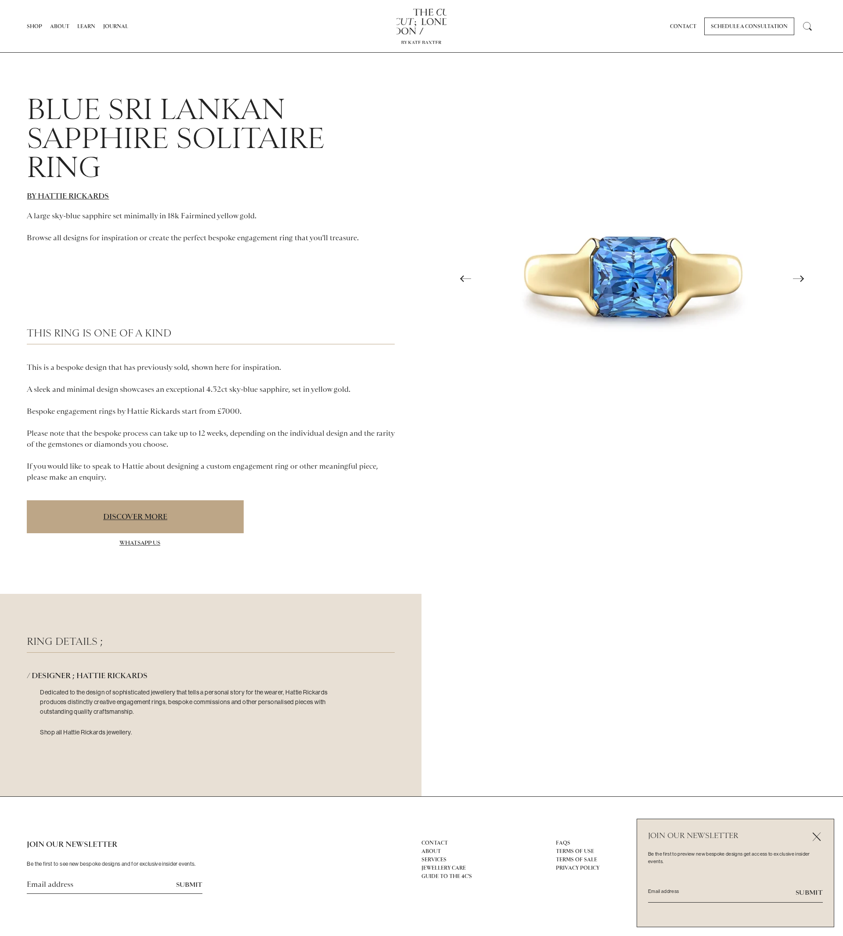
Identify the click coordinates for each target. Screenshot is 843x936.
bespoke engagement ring (250, 237)
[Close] (816, 836)
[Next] (798, 279)
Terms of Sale (576, 859)
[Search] (807, 26)
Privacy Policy (578, 868)
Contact (683, 26)
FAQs (563, 843)
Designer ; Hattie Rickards (90, 675)
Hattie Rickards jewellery (97, 732)
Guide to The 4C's (447, 876)
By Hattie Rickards (68, 196)
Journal (115, 26)
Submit (189, 885)
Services (434, 859)
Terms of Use (575, 851)
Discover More (135, 516)
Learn (86, 26)
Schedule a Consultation (749, 26)
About (59, 26)
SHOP (34, 26)
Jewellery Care (444, 868)
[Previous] (466, 279)
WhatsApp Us (139, 542)
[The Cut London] (421, 22)
